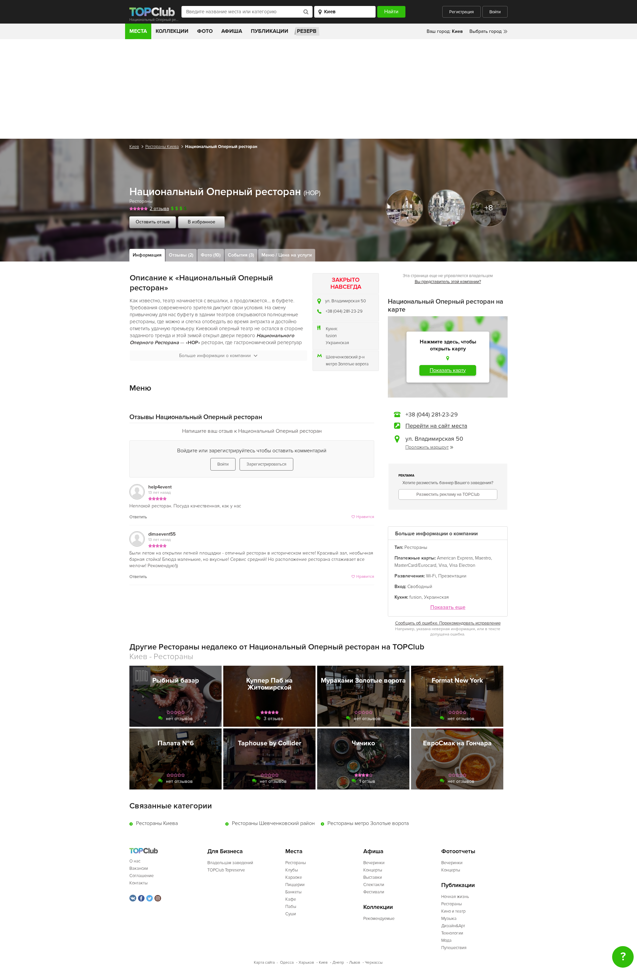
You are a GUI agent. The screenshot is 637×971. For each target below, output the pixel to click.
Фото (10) (211, 255)
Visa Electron (462, 565)
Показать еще (447, 607)
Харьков (306, 962)
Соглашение (141, 875)
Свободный (419, 586)
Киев (134, 146)
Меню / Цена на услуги (286, 255)
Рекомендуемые (378, 918)
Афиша (231, 31)
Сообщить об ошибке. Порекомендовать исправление (448, 623)
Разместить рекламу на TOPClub (447, 494)
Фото (205, 31)
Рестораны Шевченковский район (273, 823)
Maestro (483, 558)
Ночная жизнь (455, 896)
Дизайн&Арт (453, 926)
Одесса (287, 962)
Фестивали (373, 892)
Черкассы (374, 962)
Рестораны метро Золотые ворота (368, 823)
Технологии (452, 933)
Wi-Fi (431, 576)
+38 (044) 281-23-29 (344, 311)
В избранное (201, 222)
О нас (134, 861)
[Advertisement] (318, 88)
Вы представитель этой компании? (448, 281)
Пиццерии (295, 884)
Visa (443, 565)
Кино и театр (453, 911)
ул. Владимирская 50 (345, 301)
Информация (147, 255)
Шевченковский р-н (345, 357)
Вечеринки (374, 862)
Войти (495, 12)
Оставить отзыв (153, 222)
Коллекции (172, 31)
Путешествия (453, 947)
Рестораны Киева (162, 146)
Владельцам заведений (230, 862)
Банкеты (293, 892)
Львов (354, 962)
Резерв (307, 31)
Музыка (449, 918)
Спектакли (373, 884)
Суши (290, 914)
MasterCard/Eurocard (415, 565)
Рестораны (141, 201)
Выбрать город (485, 31)
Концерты (372, 870)
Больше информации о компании (215, 355)
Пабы (290, 906)
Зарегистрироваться (266, 464)
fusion (331, 335)
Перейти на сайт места (436, 425)
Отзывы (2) (181, 255)
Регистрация (461, 12)
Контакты (138, 883)
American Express (455, 558)
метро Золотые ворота (347, 364)
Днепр (338, 962)
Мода (446, 940)
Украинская (337, 342)
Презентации (452, 576)
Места (138, 31)
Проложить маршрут (427, 447)
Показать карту (448, 370)
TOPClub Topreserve (226, 870)
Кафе (290, 899)
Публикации (269, 31)
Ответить (138, 517)
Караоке (293, 877)
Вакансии (138, 868)
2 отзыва (159, 208)
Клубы (291, 870)
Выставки (372, 877)
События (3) (241, 255)
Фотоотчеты (458, 851)
